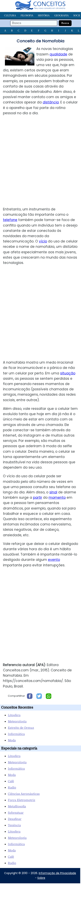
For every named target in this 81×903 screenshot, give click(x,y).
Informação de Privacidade (57, 873)
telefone (10, 219)
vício (43, 241)
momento (57, 497)
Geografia (61, 15)
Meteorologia (17, 721)
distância (51, 102)
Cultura (10, 15)
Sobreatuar (16, 813)
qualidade (58, 54)
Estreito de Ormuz (21, 728)
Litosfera (14, 715)
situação (67, 373)
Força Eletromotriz (21, 800)
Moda (12, 740)
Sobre (41, 878)
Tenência (14, 825)
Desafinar (14, 819)
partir (37, 497)
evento (54, 559)
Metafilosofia (17, 806)
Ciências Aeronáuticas (24, 794)
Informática (16, 734)
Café (11, 781)
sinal (53, 492)
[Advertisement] (40, 161)
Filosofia (27, 15)
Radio (12, 787)
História (44, 15)
